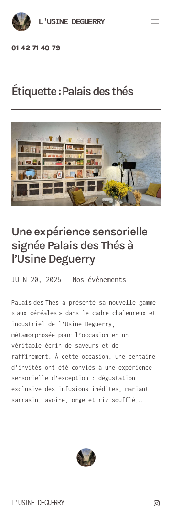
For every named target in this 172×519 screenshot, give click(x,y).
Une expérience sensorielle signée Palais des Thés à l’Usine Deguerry (79, 245)
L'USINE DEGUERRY (72, 21)
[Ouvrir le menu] (155, 21)
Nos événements (99, 279)
